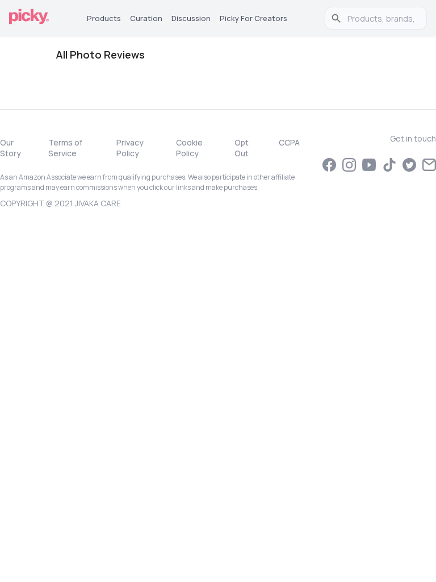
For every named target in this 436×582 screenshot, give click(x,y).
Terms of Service (65, 148)
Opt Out (241, 148)
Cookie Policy (189, 148)
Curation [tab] (146, 18)
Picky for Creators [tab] (253, 18)
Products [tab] (104, 18)
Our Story (10, 148)
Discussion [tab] (191, 18)
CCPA (289, 142)
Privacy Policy (130, 148)
